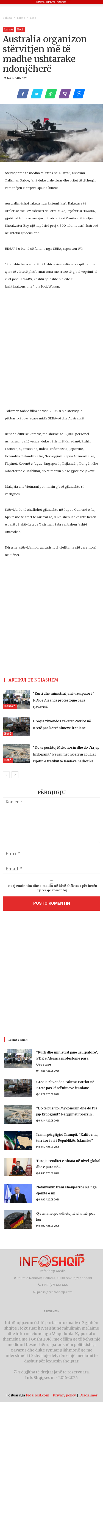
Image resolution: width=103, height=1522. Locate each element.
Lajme (21, 17)
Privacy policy (64, 1395)
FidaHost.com (37, 1395)
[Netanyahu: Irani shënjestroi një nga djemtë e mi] (18, 1193)
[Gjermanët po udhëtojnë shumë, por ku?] (18, 1219)
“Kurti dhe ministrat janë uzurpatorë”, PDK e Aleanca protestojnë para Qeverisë (63, 700)
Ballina (7, 17)
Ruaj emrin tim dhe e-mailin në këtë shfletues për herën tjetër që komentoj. (52, 888)
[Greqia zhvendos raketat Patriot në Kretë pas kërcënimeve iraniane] (16, 726)
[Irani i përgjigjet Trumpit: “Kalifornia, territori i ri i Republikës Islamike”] (18, 1140)
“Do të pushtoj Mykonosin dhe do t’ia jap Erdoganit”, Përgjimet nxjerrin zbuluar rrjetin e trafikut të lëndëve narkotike (66, 754)
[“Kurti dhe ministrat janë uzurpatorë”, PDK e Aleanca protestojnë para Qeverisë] (16, 699)
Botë (33, 17)
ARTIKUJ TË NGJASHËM (33, 680)
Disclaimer (88, 1395)
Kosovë (9, 706)
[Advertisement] (51, 975)
